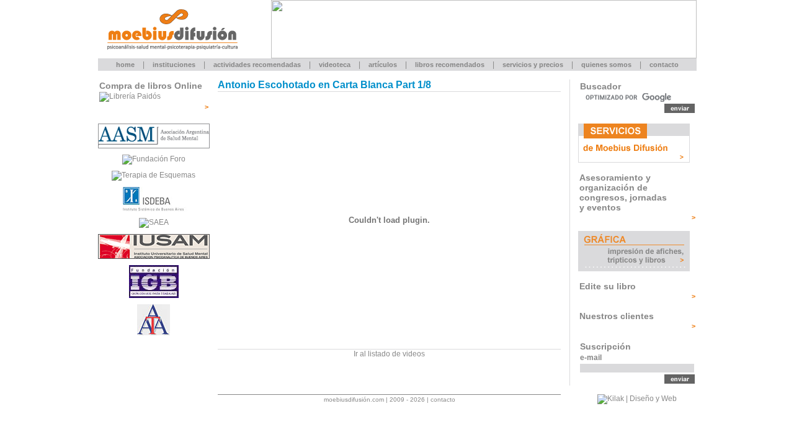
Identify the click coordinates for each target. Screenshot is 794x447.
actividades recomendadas (257, 64)
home (125, 64)
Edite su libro (607, 286)
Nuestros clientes (616, 316)
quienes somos (606, 64)
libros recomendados (449, 64)
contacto (664, 64)
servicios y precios (532, 64)
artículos (382, 64)
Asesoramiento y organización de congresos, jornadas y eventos (623, 192)
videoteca (334, 64)
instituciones (174, 64)
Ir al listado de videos (389, 354)
